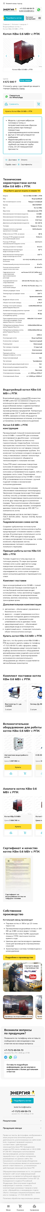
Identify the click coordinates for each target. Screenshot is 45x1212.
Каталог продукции (30, 18)
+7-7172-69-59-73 (27, 8)
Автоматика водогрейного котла (16, 756)
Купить (18, 767)
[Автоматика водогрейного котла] (18, 744)
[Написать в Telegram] (5, 1057)
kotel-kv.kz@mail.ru (26, 11)
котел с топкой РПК (23, 398)
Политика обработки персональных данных (21, 1198)
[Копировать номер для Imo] (15, 1057)
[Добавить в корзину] (39, 104)
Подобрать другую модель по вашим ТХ (22, 191)
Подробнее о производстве (19, 957)
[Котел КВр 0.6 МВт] (18, 805)
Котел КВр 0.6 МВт (12, 816)
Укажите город (17, 88)
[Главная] (10, 9)
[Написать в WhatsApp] (38, 9)
